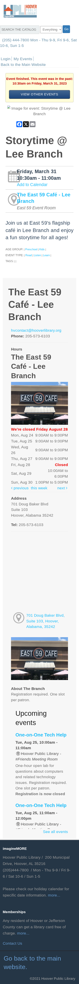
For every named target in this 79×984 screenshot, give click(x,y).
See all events (55, 832)
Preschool (31, 249)
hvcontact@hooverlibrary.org (36, 330)
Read (28, 255)
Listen (37, 255)
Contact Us (12, 943)
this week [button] (39, 488)
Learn (46, 255)
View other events (39, 94)
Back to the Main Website (23, 64)
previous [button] (20, 488)
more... (54, 895)
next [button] (61, 488)
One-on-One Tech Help (41, 734)
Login (5, 59)
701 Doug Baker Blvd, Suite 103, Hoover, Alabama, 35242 (45, 621)
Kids (42, 249)
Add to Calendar (32, 184)
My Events (23, 59)
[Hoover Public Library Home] (18, 11)
